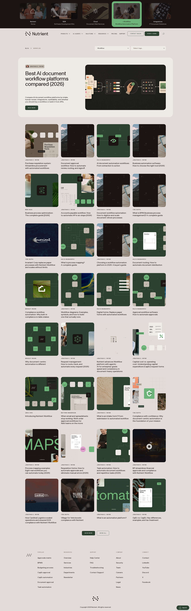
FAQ (91, 563)
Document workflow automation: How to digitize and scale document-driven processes (111, 215)
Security (119, 563)
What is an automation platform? (111, 517)
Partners (119, 577)
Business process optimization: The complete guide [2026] (39, 214)
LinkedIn (145, 563)
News (118, 587)
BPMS (40, 563)
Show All (103, 533)
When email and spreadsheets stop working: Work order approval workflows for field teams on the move (74, 420)
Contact (145, 558)
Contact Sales (135, 33)
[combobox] (112, 48)
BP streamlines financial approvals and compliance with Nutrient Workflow (144, 470)
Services (67, 563)
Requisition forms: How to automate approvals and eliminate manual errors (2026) (74, 470)
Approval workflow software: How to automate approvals (145, 313)
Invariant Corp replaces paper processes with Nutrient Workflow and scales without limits (40, 265)
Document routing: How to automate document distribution (147, 263)
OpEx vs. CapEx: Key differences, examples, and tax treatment (147, 519)
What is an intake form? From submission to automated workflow (113, 417)
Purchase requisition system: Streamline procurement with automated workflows (38, 165)
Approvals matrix (44, 558)
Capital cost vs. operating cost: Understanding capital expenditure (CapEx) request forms (148, 364)
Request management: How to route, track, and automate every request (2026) (75, 364)
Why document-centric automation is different (35, 363)
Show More (88, 533)
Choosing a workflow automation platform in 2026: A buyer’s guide (112, 263)
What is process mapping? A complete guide (73, 263)
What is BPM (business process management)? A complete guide (148, 214)
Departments (69, 572)
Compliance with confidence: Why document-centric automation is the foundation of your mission (148, 418)
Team (118, 567)
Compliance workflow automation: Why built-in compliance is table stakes (37, 314)
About (118, 558)
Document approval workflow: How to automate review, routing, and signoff (73, 165)
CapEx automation (45, 577)
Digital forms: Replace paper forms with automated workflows (112, 313)
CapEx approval (44, 572)
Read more (31, 107)
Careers (119, 572)
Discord (145, 572)
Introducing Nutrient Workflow (38, 416)
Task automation (44, 587)
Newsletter (68, 577)
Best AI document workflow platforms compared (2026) (46, 79)
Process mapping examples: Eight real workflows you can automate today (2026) (37, 470)
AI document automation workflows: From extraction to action (113, 164)
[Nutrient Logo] (36, 34)
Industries (68, 567)
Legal (118, 582)
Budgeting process (45, 567)
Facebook (146, 582)
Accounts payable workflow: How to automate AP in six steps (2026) (76, 214)
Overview (67, 558)
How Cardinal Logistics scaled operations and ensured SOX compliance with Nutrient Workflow (40, 520)
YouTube (145, 567)
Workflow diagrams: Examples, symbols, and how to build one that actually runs (74, 314)
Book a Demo (152, 33)
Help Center (95, 558)
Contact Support (97, 572)
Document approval (46, 582)
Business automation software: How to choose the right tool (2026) (149, 164)
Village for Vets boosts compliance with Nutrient (72, 519)
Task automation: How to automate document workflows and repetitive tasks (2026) (111, 470)
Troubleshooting (97, 567)
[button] (66, 33)
